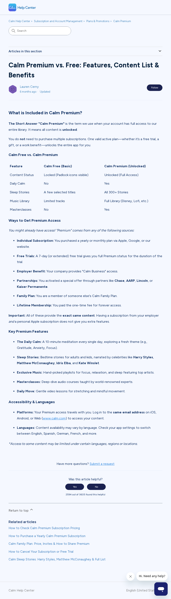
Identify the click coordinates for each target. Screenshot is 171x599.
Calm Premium (122, 21)
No (96, 486)
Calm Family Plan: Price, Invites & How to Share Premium (49, 544)
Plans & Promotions (97, 21)
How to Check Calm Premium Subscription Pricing (44, 528)
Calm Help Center (19, 21)
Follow (154, 87)
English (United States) (143, 590)
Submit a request (102, 464)
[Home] (22, 7)
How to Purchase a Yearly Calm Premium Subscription (47, 536)
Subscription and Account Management (58, 21)
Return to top (19, 510)
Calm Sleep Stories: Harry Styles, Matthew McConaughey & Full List (57, 559)
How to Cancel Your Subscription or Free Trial (41, 552)
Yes (75, 486)
